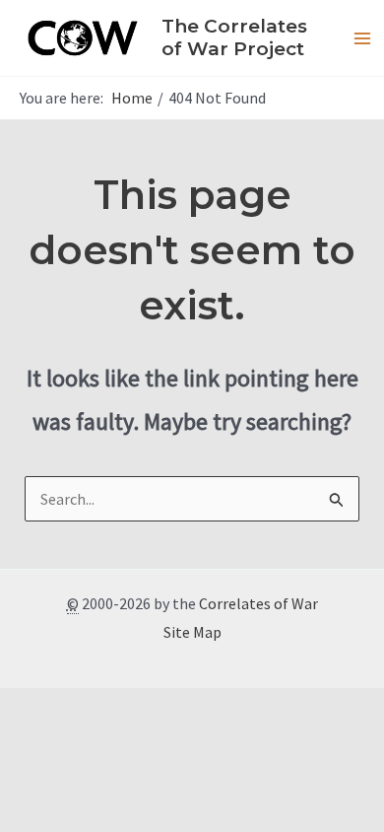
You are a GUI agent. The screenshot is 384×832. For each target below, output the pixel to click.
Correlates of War (258, 603)
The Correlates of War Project (234, 37)
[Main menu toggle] (362, 38)
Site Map (192, 632)
